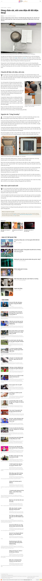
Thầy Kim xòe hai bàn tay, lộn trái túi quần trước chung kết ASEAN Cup (16, 322)
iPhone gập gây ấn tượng (20, 269)
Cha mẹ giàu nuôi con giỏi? (15, 384)
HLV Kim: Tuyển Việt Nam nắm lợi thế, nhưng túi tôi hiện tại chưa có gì (16, 420)
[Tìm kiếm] (40, 1)
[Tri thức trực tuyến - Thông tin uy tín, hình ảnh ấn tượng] (23, 1)
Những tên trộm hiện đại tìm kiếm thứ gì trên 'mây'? (27, 259)
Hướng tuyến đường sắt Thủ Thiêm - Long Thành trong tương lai (16, 492)
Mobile (9, 7)
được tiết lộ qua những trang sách (26, 214)
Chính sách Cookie (27, 579)
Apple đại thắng (18, 288)
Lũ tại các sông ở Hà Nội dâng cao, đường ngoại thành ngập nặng (16, 350)
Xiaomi (24, 57)
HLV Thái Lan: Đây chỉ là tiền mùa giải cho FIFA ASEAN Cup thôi (16, 517)
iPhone (15, 214)
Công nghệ (3, 7)
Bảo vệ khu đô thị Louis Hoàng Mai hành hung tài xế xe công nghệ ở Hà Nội (16, 332)
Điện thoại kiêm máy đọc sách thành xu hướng (26, 278)
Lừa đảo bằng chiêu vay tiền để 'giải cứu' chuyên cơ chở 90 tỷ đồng (16, 402)
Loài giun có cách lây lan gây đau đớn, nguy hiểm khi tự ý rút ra (16, 359)
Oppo (16, 57)
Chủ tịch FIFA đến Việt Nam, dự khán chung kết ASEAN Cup (15, 303)
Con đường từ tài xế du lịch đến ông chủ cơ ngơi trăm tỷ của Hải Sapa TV (16, 313)
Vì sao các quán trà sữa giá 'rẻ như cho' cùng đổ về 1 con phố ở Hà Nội (16, 429)
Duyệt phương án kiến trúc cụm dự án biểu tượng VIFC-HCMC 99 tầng (16, 542)
